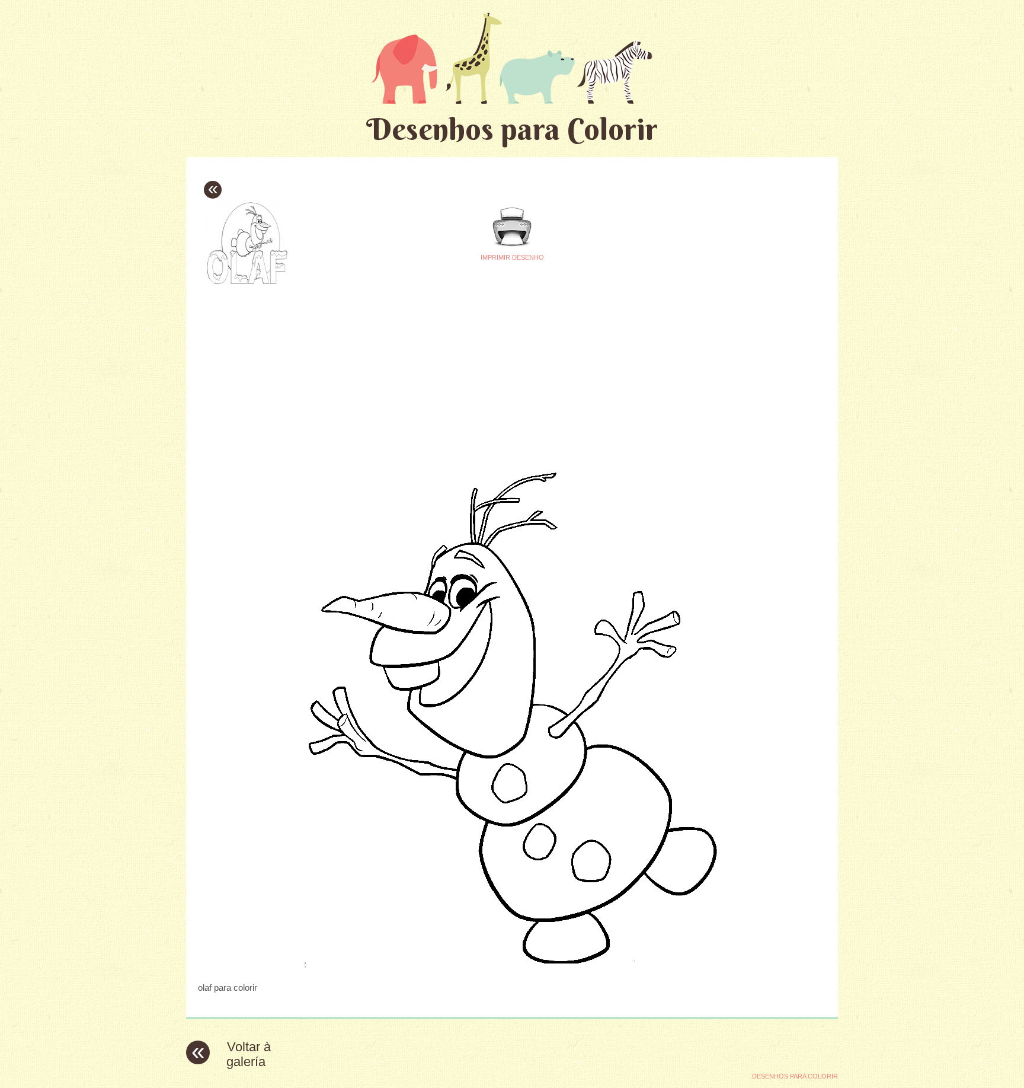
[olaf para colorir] (512, 964)
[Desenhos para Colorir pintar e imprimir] (512, 58)
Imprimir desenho (512, 257)
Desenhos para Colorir (512, 129)
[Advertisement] (400, 374)
